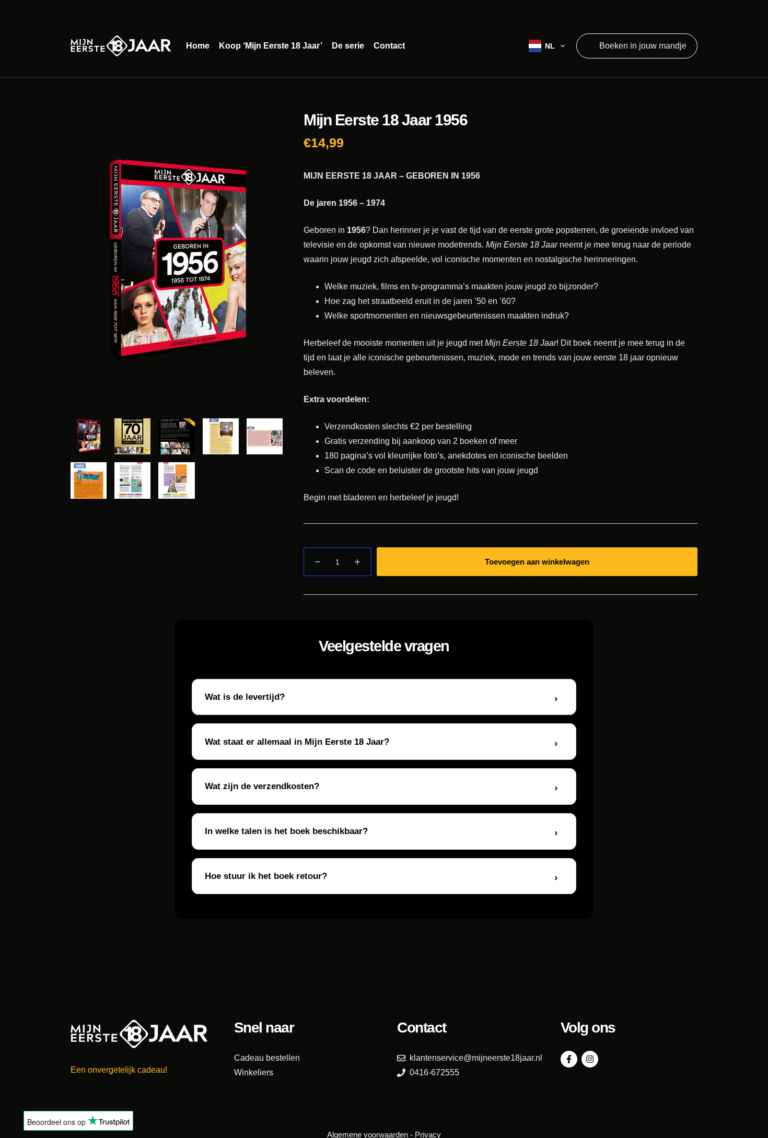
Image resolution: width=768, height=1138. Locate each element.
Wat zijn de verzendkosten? (262, 786)
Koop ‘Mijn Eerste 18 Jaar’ (270, 45)
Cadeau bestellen (267, 1057)
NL (550, 46)
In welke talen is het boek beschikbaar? (286, 831)
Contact (389, 45)
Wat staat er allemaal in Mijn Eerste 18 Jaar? (297, 742)
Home (198, 45)
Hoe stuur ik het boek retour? (266, 876)
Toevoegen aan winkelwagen (537, 561)
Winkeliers (253, 1072)
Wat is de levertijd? (245, 697)
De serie (348, 45)
